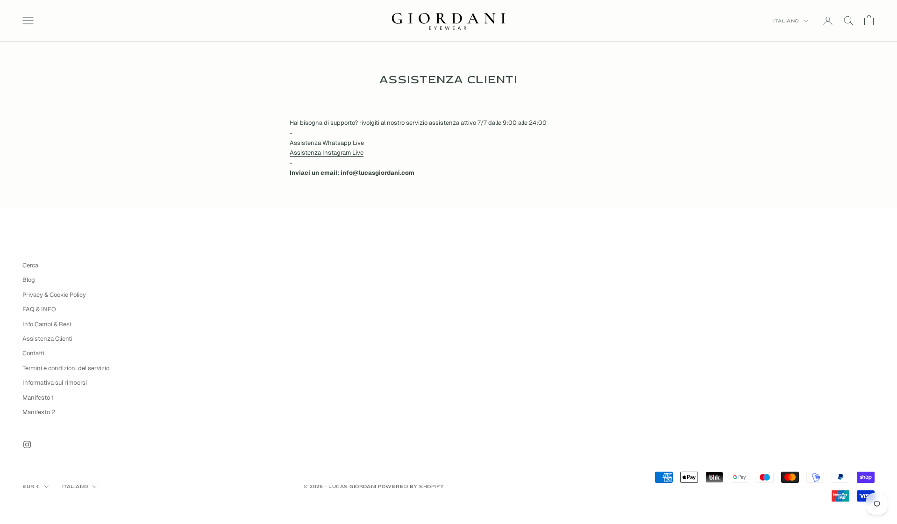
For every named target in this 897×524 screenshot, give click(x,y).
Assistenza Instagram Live (326, 153)
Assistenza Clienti (47, 339)
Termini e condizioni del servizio (65, 368)
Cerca (30, 265)
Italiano (786, 21)
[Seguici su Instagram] (27, 444)
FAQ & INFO (39, 309)
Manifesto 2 (38, 412)
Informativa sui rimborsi (54, 383)
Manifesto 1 (38, 398)
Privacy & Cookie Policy (54, 295)
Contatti (33, 353)
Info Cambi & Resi (46, 324)
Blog (28, 280)
